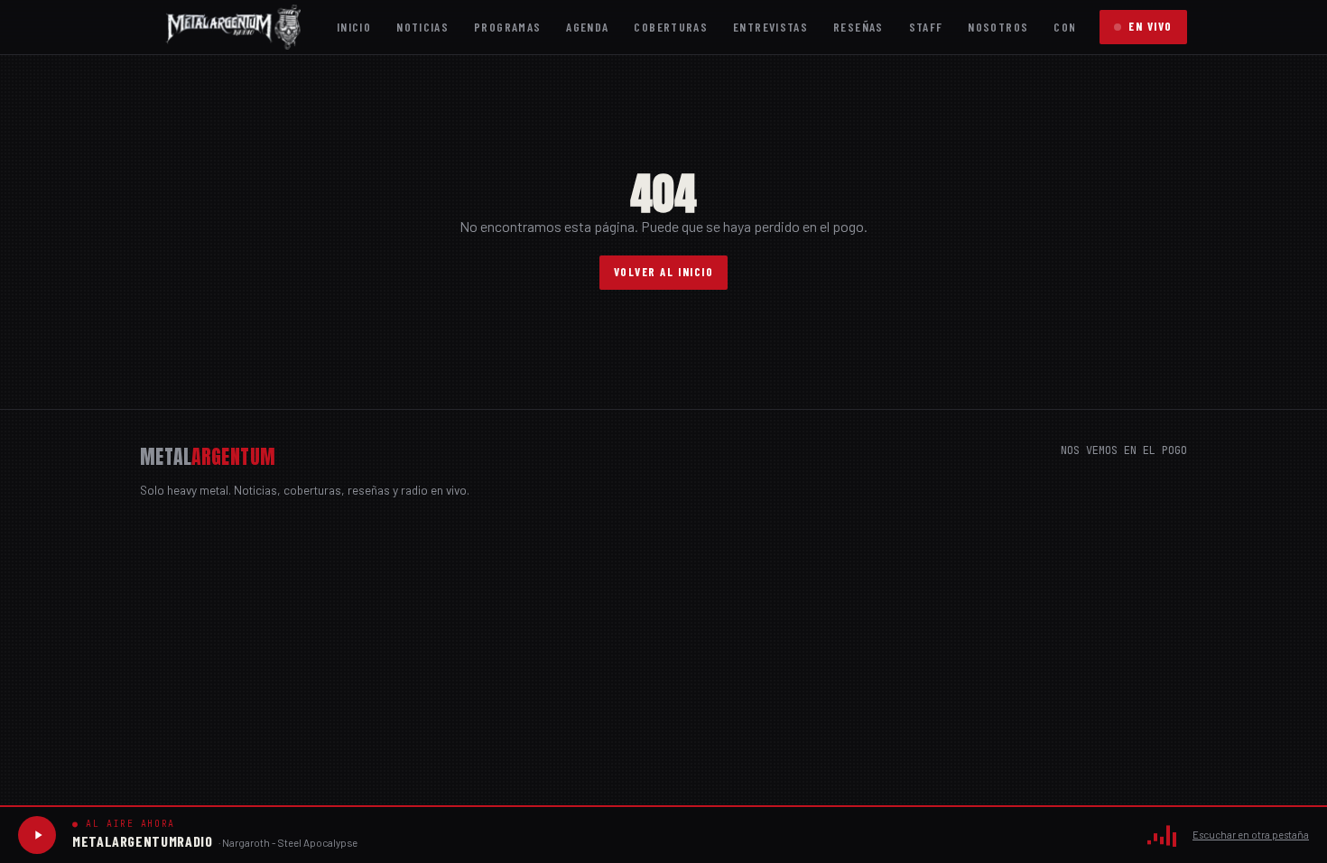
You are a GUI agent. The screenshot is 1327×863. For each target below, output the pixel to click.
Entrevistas (770, 26)
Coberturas (671, 26)
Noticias (422, 26)
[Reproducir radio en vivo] (37, 835)
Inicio (354, 26)
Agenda (587, 26)
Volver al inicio (664, 271)
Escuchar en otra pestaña (1250, 834)
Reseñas (858, 26)
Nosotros (998, 26)
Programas (507, 26)
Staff (926, 26)
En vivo (1150, 26)
